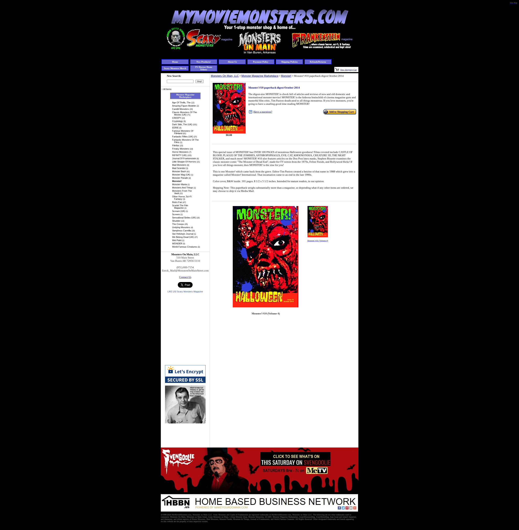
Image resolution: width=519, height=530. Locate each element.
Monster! (286, 75)
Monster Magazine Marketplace (259, 75)
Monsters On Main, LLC (225, 75)
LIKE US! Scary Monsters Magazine (185, 291)
